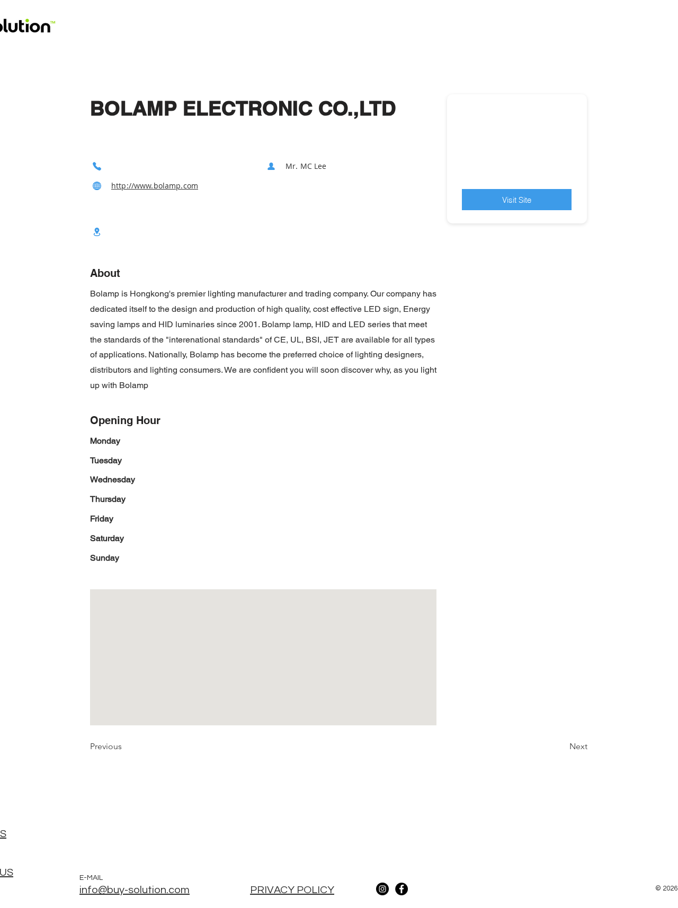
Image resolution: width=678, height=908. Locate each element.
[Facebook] (401, 889)
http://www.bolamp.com (154, 186)
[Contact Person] (271, 166)
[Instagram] (382, 889)
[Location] (97, 231)
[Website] (97, 185)
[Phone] (97, 166)
